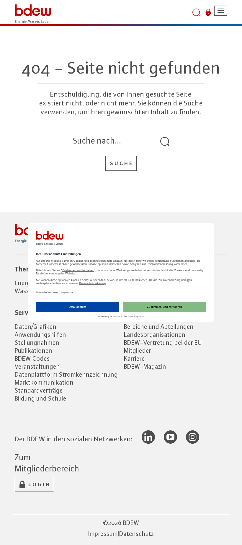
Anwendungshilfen (40, 334)
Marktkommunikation (44, 382)
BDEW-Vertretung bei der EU (163, 342)
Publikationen (33, 350)
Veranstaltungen (37, 366)
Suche (121, 163)
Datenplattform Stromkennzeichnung (66, 374)
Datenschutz (136, 533)
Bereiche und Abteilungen (159, 326)
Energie (25, 283)
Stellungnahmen (37, 342)
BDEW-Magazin (145, 366)
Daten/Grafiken (35, 326)
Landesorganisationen (154, 334)
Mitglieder (137, 350)
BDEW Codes (32, 358)
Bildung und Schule (40, 398)
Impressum (103, 533)
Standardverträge (39, 390)
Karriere (134, 358)
